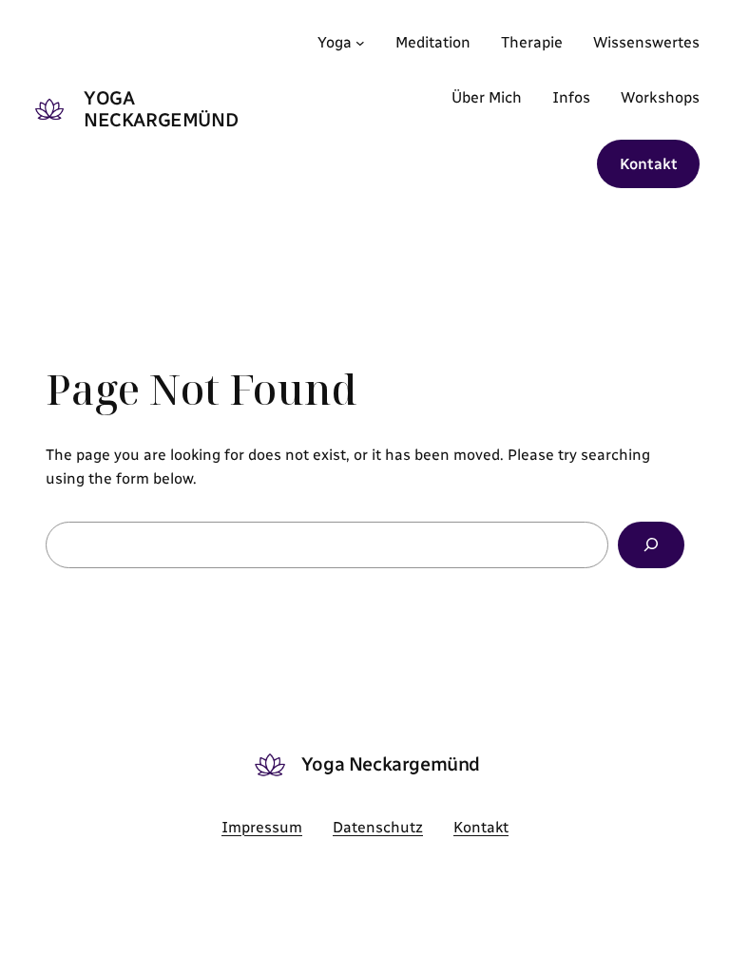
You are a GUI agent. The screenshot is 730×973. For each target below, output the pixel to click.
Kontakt (649, 164)
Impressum (261, 827)
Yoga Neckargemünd (161, 108)
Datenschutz (378, 827)
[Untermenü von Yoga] (360, 43)
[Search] (651, 545)
